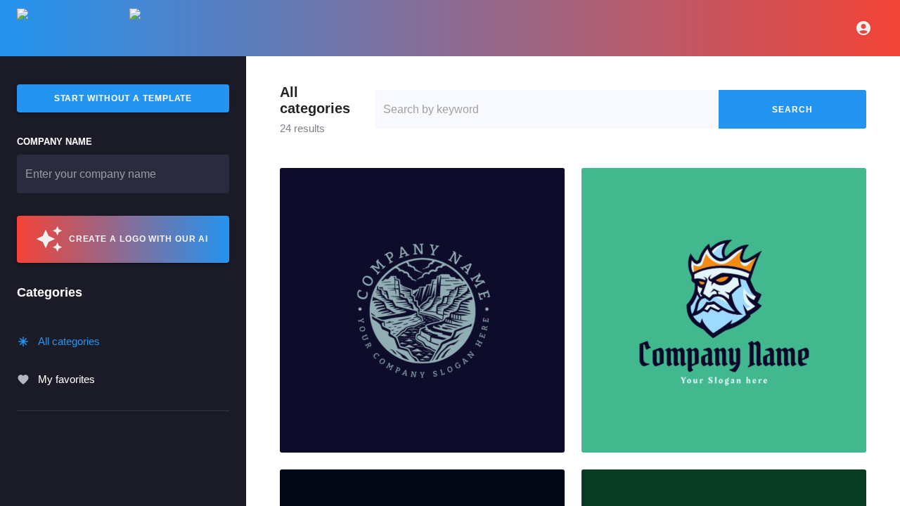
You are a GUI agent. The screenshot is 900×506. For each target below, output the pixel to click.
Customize (421, 311)
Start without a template (123, 98)
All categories (69, 341)
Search (792, 110)
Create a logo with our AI (139, 239)
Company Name (54, 141)
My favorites (66, 379)
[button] (422, 310)
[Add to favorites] (548, 184)
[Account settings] (863, 28)
